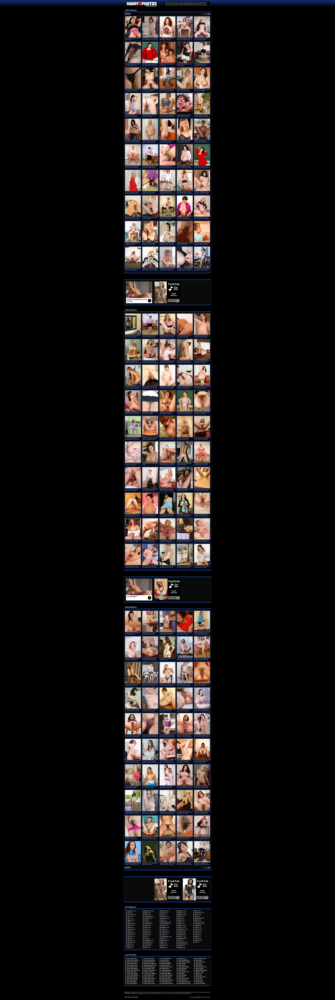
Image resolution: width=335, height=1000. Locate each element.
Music (163, 947)
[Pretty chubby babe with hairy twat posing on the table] (184, 324)
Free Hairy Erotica (132, 973)
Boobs (130, 944)
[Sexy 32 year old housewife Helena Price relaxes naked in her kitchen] (184, 349)
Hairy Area (199, 975)
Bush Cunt (199, 960)
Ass (129, 918)
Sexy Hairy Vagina (132, 968)
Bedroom (130, 933)
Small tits (198, 912)
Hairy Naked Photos (167, 980)
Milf (162, 942)
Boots (129, 945)
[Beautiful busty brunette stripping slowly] (150, 452)
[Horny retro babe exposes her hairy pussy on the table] (202, 27)
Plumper (180, 933)
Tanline (197, 929)
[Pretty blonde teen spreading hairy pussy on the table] (150, 621)
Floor (146, 945)
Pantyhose (181, 929)
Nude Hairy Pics (132, 971)
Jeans (163, 925)
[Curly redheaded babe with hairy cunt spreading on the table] (133, 529)
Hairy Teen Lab (148, 976)
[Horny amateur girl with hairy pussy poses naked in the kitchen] (150, 349)
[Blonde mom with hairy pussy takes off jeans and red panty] (202, 775)
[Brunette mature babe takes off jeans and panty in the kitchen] (167, 78)
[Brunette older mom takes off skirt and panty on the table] (184, 477)
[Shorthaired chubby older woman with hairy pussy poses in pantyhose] (167, 155)
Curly (146, 925)
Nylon (180, 920)
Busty (146, 912)
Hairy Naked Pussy (149, 978)
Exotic (146, 934)
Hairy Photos (200, 981)
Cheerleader (148, 916)
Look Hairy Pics (166, 958)
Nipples (180, 914)
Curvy (146, 927)
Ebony (146, 933)
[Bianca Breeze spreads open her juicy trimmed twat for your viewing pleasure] (202, 375)
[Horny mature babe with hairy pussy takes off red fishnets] (150, 155)
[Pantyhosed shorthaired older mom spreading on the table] (133, 155)
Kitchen (163, 927)
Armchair (130, 914)
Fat (145, 936)
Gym (162, 914)
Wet (196, 942)
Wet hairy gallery (166, 963)
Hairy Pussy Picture (167, 983)
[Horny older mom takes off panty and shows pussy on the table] (167, 103)
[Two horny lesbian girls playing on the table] (167, 52)
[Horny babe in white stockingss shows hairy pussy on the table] (150, 375)
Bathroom (130, 923)
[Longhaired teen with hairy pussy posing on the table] (167, 647)
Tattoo (197, 933)
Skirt (196, 911)
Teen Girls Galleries (133, 960)
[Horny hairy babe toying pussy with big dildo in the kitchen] (167, 621)
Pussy (180, 936)
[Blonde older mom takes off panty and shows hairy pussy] (184, 672)
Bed (129, 931)
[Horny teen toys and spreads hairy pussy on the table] (133, 477)
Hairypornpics (165, 962)
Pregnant (181, 934)
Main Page (127, 13)
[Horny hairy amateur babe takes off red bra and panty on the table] (184, 647)
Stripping (197, 923)
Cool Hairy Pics (200, 962)
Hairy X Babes (183, 968)
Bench (129, 934)
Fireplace (147, 942)
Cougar (146, 922)
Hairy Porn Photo (166, 976)
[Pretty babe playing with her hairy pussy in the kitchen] (184, 749)
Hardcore (164, 918)
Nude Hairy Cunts (132, 962)
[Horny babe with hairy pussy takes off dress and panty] (167, 775)
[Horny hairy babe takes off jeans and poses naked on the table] (133, 375)
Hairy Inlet (199, 963)
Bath (129, 922)
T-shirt (197, 925)
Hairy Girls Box (165, 978)
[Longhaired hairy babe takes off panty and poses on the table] (202, 647)
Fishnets (147, 944)
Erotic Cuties (165, 968)
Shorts (180, 945)
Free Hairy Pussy (149, 958)
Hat (162, 920)
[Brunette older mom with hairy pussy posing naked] (150, 103)
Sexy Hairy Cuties (132, 965)
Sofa (196, 914)
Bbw (129, 925)
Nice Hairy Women (149, 960)
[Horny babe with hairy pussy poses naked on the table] (167, 401)
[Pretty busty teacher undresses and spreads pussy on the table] (184, 401)
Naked (180, 911)
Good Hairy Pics (200, 976)
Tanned (197, 931)
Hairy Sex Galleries (149, 970)
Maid (162, 938)
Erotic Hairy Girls (132, 980)
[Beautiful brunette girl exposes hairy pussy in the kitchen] (150, 503)
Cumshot (147, 923)
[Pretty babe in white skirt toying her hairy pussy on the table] (184, 554)
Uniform (197, 940)
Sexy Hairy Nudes (184, 967)
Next (209, 14)
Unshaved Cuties (184, 978)
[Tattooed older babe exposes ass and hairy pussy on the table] (167, 554)
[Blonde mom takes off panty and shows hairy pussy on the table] (167, 324)
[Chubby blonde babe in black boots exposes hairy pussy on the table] (150, 826)
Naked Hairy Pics (132, 963)
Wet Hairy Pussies (132, 976)
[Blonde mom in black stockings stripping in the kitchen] (133, 452)
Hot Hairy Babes (132, 981)
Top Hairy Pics (183, 980)
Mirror (163, 944)
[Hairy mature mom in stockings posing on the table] (150, 851)
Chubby (146, 918)
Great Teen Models (132, 975)
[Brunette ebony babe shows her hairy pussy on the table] (133, 324)
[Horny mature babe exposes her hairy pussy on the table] (184, 621)
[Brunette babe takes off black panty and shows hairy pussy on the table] (202, 103)
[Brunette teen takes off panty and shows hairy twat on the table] (133, 401)
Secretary (181, 942)
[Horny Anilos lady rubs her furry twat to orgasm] (133, 27)
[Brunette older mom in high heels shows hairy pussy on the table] (167, 800)
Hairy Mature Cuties (184, 983)
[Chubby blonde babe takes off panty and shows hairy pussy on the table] (202, 529)
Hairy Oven (182, 976)
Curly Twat (199, 978)
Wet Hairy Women (132, 978)
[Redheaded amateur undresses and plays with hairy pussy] (150, 698)
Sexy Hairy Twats (184, 971)
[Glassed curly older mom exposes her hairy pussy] (184, 426)
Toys (196, 938)
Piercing (180, 931)
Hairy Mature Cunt (201, 967)
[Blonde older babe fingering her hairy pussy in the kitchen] (133, 647)
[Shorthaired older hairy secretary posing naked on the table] (150, 477)
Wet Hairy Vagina (166, 973)
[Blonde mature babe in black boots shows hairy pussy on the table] (133, 206)
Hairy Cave (199, 973)
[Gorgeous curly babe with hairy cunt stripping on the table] (133, 672)
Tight (196, 936)
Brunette (147, 911)
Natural (180, 912)
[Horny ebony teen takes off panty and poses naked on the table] (202, 477)
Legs (162, 929)
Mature (163, 940)
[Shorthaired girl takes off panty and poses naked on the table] (167, 375)
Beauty (130, 929)
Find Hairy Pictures (167, 975)
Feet (145, 938)
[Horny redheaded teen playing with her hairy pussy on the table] (167, 426)
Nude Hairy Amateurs (133, 970)
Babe (129, 920)
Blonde (130, 940)
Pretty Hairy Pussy (149, 983)
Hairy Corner (182, 963)
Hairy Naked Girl (149, 975)
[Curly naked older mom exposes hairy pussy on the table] (167, 826)
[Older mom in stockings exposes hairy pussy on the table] (202, 401)
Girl (145, 947)
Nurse (180, 918)
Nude (179, 916)
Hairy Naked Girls (132, 967)
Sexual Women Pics (184, 981)
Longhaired (164, 936)
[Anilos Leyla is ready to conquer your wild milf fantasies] (202, 78)
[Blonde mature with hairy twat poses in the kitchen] (184, 452)
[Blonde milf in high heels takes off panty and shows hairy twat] (202, 206)
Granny (163, 912)
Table (196, 927)
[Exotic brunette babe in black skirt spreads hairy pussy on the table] (202, 621)
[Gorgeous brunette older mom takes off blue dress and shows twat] (167, 231)
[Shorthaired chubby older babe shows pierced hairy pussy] (184, 375)
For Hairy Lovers (166, 981)
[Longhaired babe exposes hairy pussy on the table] (150, 206)
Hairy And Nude (200, 983)
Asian (129, 916)
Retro (179, 940)
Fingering (147, 940)
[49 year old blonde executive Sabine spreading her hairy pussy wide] (150, 129)
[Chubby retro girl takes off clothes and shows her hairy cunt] (133, 349)
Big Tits (130, 936)
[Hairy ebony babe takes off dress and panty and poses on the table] (184, 529)
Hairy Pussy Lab (149, 980)
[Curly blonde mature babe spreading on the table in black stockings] (167, 529)
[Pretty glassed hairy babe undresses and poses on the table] (150, 529)
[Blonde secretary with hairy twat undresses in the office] (150, 401)
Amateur (130, 911)
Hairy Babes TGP (149, 968)
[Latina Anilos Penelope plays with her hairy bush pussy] (184, 103)
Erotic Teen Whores (150, 963)
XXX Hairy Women (149, 967)
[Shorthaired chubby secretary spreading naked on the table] (150, 647)
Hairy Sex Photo (149, 971)
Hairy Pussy (182, 958)
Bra (129, 947)
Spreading (198, 918)
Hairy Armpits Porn (167, 967)
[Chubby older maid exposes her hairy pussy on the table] (150, 78)
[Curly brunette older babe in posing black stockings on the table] (184, 503)
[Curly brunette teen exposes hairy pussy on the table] (133, 775)
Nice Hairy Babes (132, 983)
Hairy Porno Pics (132, 958)
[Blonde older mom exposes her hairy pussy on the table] (202, 672)
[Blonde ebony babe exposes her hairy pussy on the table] (150, 775)
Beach (129, 927)
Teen (196, 934)
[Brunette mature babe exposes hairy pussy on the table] (184, 800)
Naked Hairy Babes (201, 970)
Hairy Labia (199, 980)
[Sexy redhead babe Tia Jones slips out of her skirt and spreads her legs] (184, 180)
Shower (180, 947)
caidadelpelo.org (166, 970)
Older (179, 923)
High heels (164, 922)
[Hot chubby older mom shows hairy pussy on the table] (167, 27)
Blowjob (130, 942)
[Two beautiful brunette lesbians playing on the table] (133, 621)
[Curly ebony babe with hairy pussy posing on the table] (150, 180)
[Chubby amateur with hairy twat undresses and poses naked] (202, 231)
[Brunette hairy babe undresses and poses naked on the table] (133, 698)
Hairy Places (165, 960)
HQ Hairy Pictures (149, 962)
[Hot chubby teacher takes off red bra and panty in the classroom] (150, 52)
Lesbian (163, 931)
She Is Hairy (182, 965)
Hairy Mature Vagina (185, 962)
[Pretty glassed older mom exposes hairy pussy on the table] (167, 180)
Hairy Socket (199, 968)
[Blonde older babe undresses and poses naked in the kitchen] (150, 554)
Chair (146, 914)
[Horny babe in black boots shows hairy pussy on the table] (167, 698)
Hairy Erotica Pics (184, 960)
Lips (162, 934)
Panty (180, 927)
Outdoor (180, 925)
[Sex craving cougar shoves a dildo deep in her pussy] (202, 52)
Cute (145, 929)
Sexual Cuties (165, 965)
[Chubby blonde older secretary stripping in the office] (133, 231)
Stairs (196, 920)
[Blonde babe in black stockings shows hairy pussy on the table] (150, 257)
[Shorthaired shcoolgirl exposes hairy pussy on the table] (167, 206)
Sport (196, 916)
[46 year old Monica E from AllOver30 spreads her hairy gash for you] (184, 78)
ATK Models (182, 970)
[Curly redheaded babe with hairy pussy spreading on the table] (133, 503)
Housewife (164, 923)
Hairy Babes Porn (201, 958)
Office (180, 922)
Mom (162, 945)
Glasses (163, 911)
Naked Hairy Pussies (150, 965)
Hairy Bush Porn (149, 981)
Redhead (180, 938)
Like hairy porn (165, 971)
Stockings (198, 922)
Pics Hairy (182, 973)
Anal (129, 912)
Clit (145, 920)
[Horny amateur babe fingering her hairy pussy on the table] (202, 426)
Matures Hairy (200, 971)
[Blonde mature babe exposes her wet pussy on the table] (184, 129)
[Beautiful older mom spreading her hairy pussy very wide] (202, 554)
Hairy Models (182, 975)
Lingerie (163, 933)
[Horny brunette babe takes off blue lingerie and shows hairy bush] (167, 503)
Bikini (129, 938)
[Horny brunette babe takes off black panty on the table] (202, 749)
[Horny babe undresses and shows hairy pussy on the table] (133, 554)
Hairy (162, 916)
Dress (146, 931)
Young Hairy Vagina (150, 973)
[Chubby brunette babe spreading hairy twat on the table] (184, 231)
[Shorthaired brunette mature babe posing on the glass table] (202, 503)
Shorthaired (181, 944)
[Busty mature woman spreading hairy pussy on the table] (133, 257)
